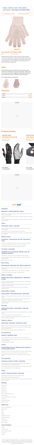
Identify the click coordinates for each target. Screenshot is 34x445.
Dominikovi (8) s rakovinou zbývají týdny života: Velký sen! (13, 246)
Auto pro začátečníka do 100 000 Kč (8, 397)
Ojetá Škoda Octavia (5, 400)
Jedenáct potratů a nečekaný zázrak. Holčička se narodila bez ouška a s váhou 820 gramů (15, 258)
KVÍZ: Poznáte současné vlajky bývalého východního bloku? (13, 330)
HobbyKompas (4, 395)
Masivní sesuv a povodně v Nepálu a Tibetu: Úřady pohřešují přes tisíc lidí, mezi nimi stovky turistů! (16, 214)
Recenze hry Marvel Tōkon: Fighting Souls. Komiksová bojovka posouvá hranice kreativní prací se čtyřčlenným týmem (15, 364)
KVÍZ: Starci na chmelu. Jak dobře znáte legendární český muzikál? (14, 255)
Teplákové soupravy (5, 417)
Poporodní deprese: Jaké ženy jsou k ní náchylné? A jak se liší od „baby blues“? (15, 355)
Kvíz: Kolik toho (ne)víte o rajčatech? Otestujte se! (11, 315)
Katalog (5, 8)
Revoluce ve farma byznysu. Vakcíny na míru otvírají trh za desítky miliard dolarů (16, 296)
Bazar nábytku (4, 422)
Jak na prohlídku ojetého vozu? (7, 393)
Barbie (2, 410)
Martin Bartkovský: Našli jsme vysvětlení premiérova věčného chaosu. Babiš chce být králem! (16, 220)
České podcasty (4, 429)
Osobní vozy (3, 388)
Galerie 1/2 (17, 49)
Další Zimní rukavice (6, 135)
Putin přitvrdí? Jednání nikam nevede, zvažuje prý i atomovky (13, 244)
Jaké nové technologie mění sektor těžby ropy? (10, 368)
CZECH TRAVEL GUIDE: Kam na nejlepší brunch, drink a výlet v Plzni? (15, 337)
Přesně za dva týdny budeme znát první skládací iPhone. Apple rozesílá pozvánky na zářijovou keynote (15, 282)
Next (32, 152)
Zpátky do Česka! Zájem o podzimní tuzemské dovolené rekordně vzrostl (16, 325)
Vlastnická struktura (19, 443)
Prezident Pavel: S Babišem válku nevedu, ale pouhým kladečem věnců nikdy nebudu (17, 217)
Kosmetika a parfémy (5, 415)
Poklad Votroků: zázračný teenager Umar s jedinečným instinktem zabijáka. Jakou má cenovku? (16, 379)
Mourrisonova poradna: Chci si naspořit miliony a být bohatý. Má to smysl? (16, 366)
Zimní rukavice (7, 10)
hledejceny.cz (4, 385)
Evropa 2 (3, 434)
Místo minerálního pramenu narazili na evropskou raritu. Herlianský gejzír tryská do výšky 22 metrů (16, 327)
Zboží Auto (3, 398)
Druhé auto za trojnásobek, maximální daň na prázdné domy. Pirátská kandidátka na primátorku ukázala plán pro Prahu (15, 299)
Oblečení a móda (12, 8)
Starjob (2, 427)
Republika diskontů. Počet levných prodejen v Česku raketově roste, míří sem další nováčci (16, 302)
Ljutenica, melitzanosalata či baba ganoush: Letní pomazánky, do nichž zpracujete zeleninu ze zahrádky (15, 317)
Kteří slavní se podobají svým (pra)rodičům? (10, 377)
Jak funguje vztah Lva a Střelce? (7, 342)
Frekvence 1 (3, 432)
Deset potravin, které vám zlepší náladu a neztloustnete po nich (14, 353)
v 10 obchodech (6, 169)
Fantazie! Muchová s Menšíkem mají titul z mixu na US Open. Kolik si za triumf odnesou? (15, 229)
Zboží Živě (3, 387)
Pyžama (3, 414)
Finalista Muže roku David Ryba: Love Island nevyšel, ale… (13, 375)
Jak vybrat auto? (4, 402)
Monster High (4, 409)
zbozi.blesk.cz (4, 392)
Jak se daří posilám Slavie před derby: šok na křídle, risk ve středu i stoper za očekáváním (16, 233)
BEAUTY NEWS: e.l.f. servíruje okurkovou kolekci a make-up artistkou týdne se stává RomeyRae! (16, 340)
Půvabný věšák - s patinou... (7, 260)
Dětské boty (3, 419)
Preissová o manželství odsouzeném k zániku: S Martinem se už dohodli (15, 243)
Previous (2, 152)
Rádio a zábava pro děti (6, 431)
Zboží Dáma (3, 390)
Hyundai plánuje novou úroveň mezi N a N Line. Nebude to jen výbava (15, 270)
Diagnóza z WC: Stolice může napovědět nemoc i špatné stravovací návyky (16, 351)
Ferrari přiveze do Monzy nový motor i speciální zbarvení (12, 272)
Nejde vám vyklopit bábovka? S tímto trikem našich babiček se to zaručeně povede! (16, 312)
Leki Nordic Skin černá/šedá (9, 137)
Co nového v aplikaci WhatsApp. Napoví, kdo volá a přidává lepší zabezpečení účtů (14, 288)
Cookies (25, 442)
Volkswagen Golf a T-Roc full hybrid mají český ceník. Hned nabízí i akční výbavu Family (16, 268)
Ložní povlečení (4, 420)
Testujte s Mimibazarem (6, 407)
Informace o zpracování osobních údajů (15, 442)
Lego (2, 412)
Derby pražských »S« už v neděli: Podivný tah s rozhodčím (13, 231)
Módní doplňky (22, 8)
